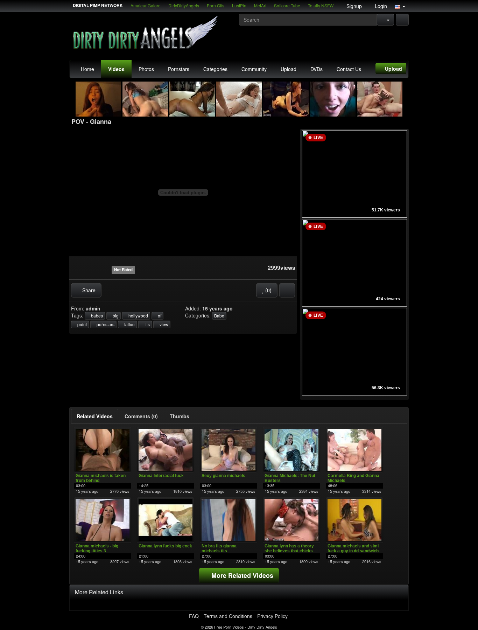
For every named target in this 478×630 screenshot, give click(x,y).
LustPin (239, 5)
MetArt (260, 5)
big (115, 315)
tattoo (129, 324)
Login (380, 5)
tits (146, 324)
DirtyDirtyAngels (183, 5)
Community (254, 68)
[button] (400, 6)
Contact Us (349, 68)
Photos (146, 68)
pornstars (105, 324)
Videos (116, 68)
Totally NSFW (320, 5)
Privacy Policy (272, 616)
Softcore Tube (287, 5)
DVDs (316, 68)
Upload (288, 68)
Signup (353, 5)
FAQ (194, 616)
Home (87, 68)
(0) (268, 290)
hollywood (137, 315)
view (163, 324)
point (81, 324)
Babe (219, 315)
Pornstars (178, 68)
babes (96, 315)
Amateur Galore (146, 5)
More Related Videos (241, 575)
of (159, 315)
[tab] (94, 416)
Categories (215, 68)
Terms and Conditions (228, 616)
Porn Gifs (215, 5)
